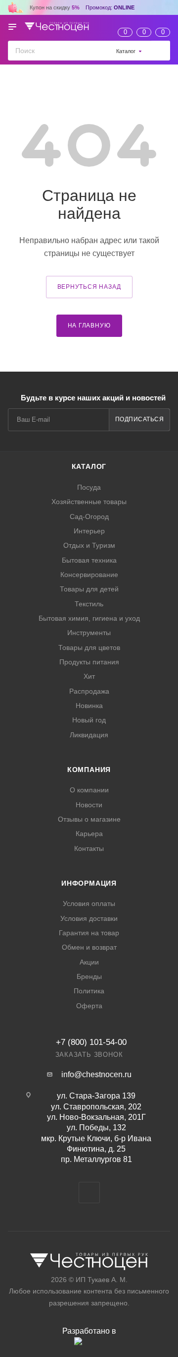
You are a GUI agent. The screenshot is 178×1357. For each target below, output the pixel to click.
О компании (89, 790)
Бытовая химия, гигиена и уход (89, 618)
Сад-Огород (89, 516)
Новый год (89, 720)
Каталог (89, 466)
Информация (89, 883)
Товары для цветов (89, 647)
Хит (89, 676)
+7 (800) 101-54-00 (91, 1042)
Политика (89, 991)
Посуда (89, 487)
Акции (89, 962)
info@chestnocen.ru (96, 1074)
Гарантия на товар (89, 933)
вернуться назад (89, 286)
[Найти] (160, 50)
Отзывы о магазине (89, 819)
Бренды (89, 976)
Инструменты (89, 633)
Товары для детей (89, 589)
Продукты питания (89, 662)
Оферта (89, 1006)
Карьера (89, 834)
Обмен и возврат (89, 947)
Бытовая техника (89, 560)
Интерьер (89, 531)
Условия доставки (89, 918)
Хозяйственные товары (89, 502)
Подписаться (139, 419)
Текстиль (89, 604)
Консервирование (89, 575)
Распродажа (89, 691)
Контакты (89, 848)
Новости (89, 805)
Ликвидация (89, 735)
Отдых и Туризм (89, 545)
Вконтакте (89, 1192)
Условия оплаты (89, 903)
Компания (89, 770)
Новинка (89, 706)
